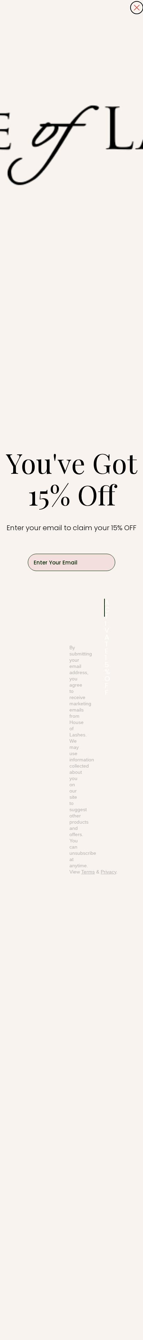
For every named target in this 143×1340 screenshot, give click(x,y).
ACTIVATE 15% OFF (104, 608)
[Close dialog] (137, 7)
